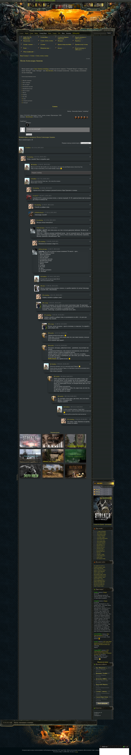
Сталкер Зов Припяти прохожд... (100, 575)
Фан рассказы (26, 40)
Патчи (49, 33)
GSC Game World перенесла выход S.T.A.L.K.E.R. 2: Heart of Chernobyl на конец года (102, 643)
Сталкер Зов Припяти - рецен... (99, 567)
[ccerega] (38, 305)
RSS (33, 0)
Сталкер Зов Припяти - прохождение (102, 524)
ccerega (46, 303)
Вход (38, 10)
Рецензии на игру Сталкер (81, 44)
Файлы (36, 33)
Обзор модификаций (28, 51)
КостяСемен (49, 70)
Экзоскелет (99, 552)
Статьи (31, 33)
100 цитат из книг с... (101, 548)
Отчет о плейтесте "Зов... (98, 573)
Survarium (68, 33)
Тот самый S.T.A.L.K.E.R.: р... (99, 565)
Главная (21, 33)
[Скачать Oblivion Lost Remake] (52, 462)
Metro (63, 33)
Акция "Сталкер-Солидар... (99, 585)
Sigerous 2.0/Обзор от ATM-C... (100, 570)
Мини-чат (104, 746)
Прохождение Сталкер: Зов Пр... (100, 574)
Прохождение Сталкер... (101, 532)
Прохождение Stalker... (101, 541)
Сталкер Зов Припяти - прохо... (100, 577)
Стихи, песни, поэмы (47, 40)
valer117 (36, 195)
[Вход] (27, 125)
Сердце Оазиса (99, 557)
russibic (52, 333)
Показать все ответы (102, 662)
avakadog (30, 157)
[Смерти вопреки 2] (30, 477)
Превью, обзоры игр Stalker (64, 44)
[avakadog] (23, 158)
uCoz (76, 751)
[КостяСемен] (32, 230)
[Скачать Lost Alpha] (30, 447)
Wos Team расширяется (101, 634)
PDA (29, 0)
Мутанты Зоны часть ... (101, 547)
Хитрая (105, 592)
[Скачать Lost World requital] (75, 447)
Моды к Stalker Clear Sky (98, 568)
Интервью (60, 40)
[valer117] (29, 197)
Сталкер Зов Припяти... (102, 531)
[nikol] (36, 288)
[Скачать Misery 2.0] (52, 447)
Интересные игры (45, 48)
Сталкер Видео (44, 37)
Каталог (60, 48)
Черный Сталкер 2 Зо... (101, 545)
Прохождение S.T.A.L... (101, 544)
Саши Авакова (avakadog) (41, 69)
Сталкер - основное (28, 44)
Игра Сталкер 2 (24, 56)
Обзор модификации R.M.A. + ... (100, 580)
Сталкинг (43, 44)
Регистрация (93, 10)
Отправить (29, 134)
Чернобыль (78, 40)
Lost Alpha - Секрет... (101, 537)
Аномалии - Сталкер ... (101, 554)
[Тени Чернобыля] (38, 6)
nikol (43, 286)
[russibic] (44, 335)
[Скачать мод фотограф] (75, 477)
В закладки (24, 0)
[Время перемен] (30, 462)
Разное (25, 48)
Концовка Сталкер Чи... (101, 542)
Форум (26, 33)
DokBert (28, 147)
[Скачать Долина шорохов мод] (52, 477)
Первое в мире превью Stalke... (99, 581)
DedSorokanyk (40, 212)
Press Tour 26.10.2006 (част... (99, 583)
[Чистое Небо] (46, 6)
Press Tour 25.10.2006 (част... (99, 584)
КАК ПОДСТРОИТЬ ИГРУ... (102, 538)
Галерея (54, 33)
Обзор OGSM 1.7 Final (98, 578)
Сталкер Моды (43, 33)
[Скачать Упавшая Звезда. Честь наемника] (75, 462)
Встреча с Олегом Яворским (99, 571)
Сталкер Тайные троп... (101, 555)
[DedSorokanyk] (30, 214)
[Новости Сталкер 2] (98, 6)
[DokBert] (21, 150)
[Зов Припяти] (88, 6)
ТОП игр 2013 (76, 33)
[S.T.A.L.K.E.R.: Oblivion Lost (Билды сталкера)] (31, 6)
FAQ (59, 33)
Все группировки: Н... (101, 550)
